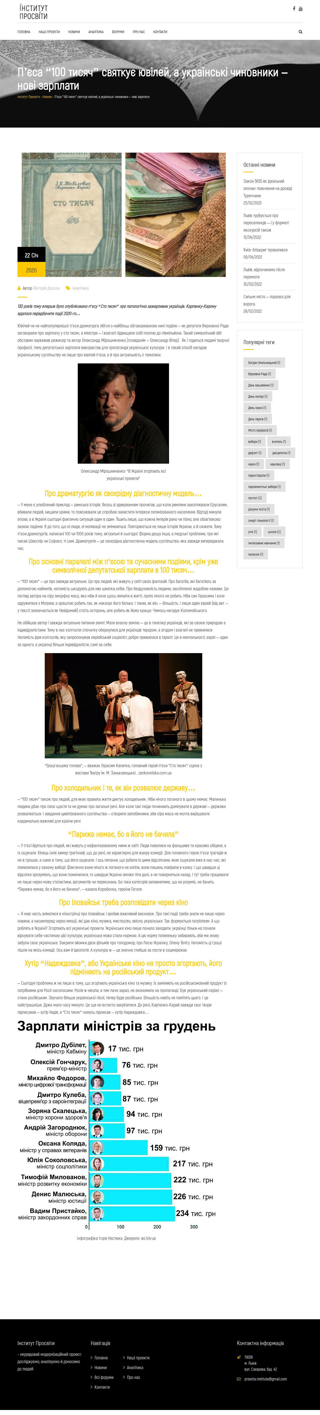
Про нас (139, 31)
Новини (74, 31)
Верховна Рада (259, 374)
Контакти (160, 31)
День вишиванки (261, 385)
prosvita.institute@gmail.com (265, 1378)
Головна (24, 31)
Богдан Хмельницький (264, 362)
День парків (257, 419)
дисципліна (281, 453)
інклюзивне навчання (264, 543)
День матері (258, 396)
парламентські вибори (264, 486)
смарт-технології (261, 520)
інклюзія (255, 554)
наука (253, 464)
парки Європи (259, 475)
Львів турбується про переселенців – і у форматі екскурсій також (266, 223)
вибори (254, 441)
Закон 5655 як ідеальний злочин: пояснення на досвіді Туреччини (268, 188)
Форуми (118, 31)
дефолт (255, 453)
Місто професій (260, 430)
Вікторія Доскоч (47, 288)
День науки (257, 408)
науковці (277, 464)
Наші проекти (49, 31)
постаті (255, 498)
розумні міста (259, 509)
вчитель (279, 441)
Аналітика (96, 31)
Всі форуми (104, 1377)
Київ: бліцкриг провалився (266, 249)
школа (274, 532)
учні (252, 532)
